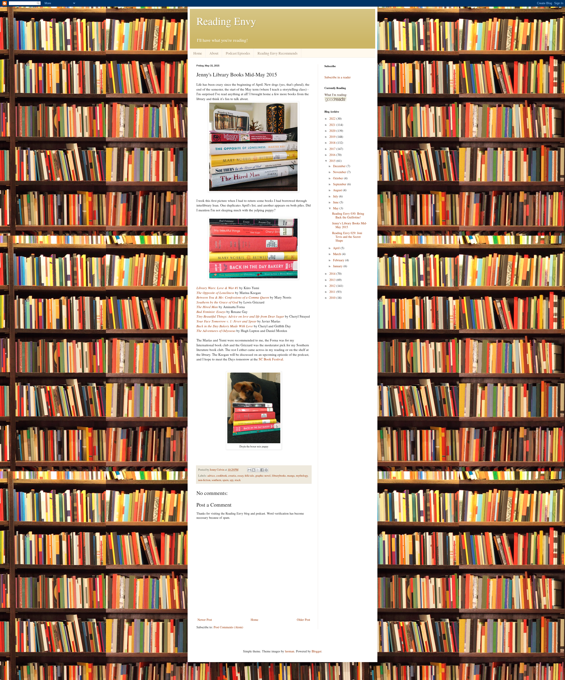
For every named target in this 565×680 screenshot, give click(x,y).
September (340, 184)
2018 (332, 142)
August (338, 190)
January (338, 266)
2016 (332, 155)
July (336, 196)
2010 (332, 297)
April (337, 248)
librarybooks (279, 475)
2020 (332, 131)
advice (211, 475)
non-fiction (204, 480)
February (339, 260)
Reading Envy (226, 21)
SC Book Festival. (271, 359)
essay (240, 475)
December (340, 166)
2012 (332, 286)
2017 (332, 149)
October (338, 178)
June (336, 202)
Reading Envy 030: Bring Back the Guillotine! (348, 215)
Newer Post (205, 619)
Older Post (303, 619)
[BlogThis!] (253, 470)
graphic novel (263, 475)
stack (238, 480)
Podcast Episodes (238, 53)
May (336, 208)
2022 (332, 118)
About (213, 53)
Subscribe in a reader (337, 77)
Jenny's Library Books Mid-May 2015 (349, 225)
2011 (332, 292)
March (337, 254)
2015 (332, 161)
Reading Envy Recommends (278, 53)
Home (197, 53)
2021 (332, 125)
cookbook (221, 475)
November (340, 172)
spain (225, 480)
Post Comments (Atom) (228, 627)
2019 (332, 136)
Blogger (316, 651)
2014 (332, 273)
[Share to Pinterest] (266, 470)
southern (216, 480)
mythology (302, 475)
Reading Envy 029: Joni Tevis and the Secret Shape (347, 236)
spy (231, 480)
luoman (289, 651)
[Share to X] (258, 470)
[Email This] (249, 470)
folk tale (249, 475)
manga (291, 475)
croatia (232, 475)
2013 (332, 280)
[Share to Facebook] (262, 470)
